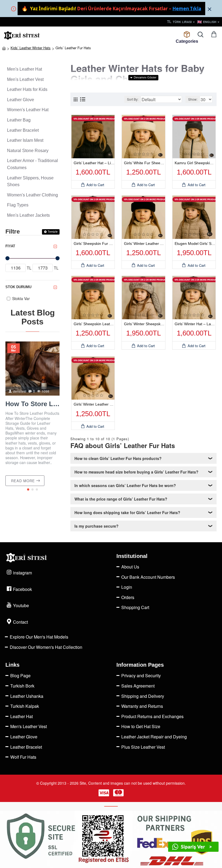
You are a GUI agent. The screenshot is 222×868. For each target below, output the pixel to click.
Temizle (53, 231)
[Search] (200, 35)
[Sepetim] (214, 35)
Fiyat (10, 246)
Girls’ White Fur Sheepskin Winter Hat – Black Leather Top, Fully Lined (144, 163)
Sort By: (132, 99)
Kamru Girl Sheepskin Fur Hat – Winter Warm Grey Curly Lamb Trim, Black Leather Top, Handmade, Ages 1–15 (195, 163)
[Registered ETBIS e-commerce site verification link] (111, 839)
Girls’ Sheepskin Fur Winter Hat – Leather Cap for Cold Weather (94, 243)
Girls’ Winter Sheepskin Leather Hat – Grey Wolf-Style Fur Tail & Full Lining (144, 324)
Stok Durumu (18, 287)
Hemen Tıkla (186, 8)
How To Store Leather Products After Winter (32, 403)
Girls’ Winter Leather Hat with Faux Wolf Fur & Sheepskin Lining (94, 404)
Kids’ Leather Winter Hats (31, 47)
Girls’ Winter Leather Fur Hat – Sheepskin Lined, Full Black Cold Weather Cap (144, 243)
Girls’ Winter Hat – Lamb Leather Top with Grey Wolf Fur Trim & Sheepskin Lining (195, 324)
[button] (28, 489)
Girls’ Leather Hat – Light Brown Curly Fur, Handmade (94, 163)
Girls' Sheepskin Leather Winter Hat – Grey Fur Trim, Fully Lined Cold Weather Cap (94, 324)
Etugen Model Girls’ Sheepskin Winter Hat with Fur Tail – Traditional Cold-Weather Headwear (195, 243)
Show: (192, 99)
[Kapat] (210, 9)
